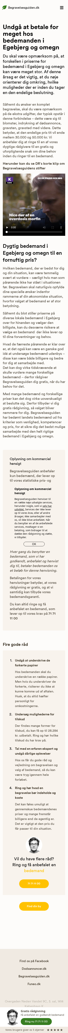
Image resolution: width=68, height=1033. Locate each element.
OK (34, 544)
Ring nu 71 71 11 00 (36, 1021)
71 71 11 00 (34, 883)
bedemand (34, 871)
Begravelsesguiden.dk (23, 7)
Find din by (34, 906)
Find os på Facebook (34, 961)
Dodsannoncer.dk (34, 968)
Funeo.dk (34, 984)
